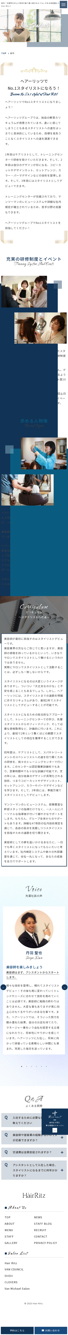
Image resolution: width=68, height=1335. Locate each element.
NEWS (38, 1217)
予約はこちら (17, 1330)
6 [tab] (46, 1066)
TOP (8, 1217)
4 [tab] (36, 1066)
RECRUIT (40, 1230)
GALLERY (11, 1243)
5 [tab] (41, 1066)
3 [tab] (31, 1066)
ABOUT (10, 1224)
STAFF (9, 1236)
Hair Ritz (11, 1263)
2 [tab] (26, 1066)
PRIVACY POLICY (45, 1243)
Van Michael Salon (17, 1288)
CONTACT (40, 1236)
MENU (9, 1230)
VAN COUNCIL (14, 1269)
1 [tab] (21, 1066)
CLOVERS (11, 1282)
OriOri (9, 1276)
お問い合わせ (52, 1330)
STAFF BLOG (43, 1224)
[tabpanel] (34, 980)
